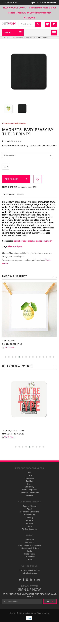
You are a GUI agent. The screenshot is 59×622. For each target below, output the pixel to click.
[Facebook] (23, 579)
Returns (29, 520)
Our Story (29, 542)
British (17, 241)
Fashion (29, 481)
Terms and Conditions (29, 512)
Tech (29, 475)
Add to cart (11, 179)
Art (29, 472)
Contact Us (29, 539)
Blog (29, 526)
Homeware (18, 37)
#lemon (12, 246)
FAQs (29, 551)
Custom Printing (29, 506)
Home (7, 37)
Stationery (29, 487)
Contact (29, 523)
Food (23, 241)
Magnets (30, 37)
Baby (29, 484)
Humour (48, 241)
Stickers (29, 495)
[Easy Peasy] (29, 309)
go (49, 601)
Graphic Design (35, 241)
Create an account (48, 3)
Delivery (29, 517)
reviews (20, 194)
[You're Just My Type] (29, 399)
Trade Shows (29, 554)
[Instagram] (27, 579)
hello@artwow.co (29, 573)
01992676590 (11, 2)
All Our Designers (29, 529)
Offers (29, 560)
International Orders (29, 548)
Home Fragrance (29, 490)
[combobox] (27, 155)
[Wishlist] (47, 24)
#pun (19, 246)
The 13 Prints (9, 347)
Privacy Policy (30, 515)
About (29, 509)
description (9, 194)
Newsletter (30, 557)
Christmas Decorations (29, 492)
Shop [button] (7, 32)
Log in (32, 3)
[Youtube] (31, 579)
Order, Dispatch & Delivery (29, 545)
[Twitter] (20, 579)
